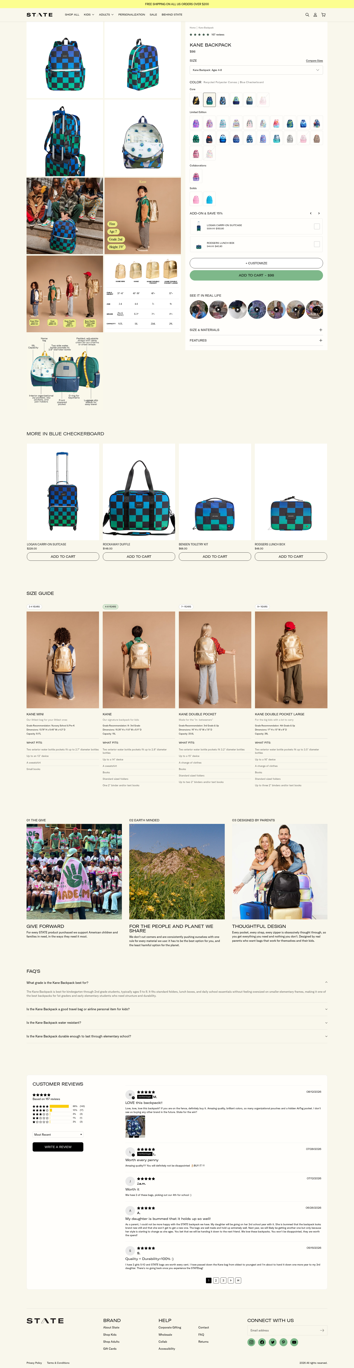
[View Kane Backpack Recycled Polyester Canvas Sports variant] (209, 138)
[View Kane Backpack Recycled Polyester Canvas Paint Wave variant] (249, 123)
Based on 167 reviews (46, 1099)
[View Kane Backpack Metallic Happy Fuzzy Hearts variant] (209, 153)
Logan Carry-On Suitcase (224, 225)
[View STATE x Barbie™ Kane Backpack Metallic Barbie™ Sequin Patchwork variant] (196, 176)
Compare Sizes (314, 60)
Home (193, 27)
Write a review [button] (58, 1147)
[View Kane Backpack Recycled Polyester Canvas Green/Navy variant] (249, 100)
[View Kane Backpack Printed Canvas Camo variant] (223, 100)
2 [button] (216, 1280)
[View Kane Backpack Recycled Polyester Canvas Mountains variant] (303, 123)
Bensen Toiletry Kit (193, 544)
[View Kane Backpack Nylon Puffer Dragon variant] (290, 123)
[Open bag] (323, 14)
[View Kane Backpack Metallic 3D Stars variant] (209, 123)
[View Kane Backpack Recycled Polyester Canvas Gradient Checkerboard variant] (236, 138)
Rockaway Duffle (116, 544)
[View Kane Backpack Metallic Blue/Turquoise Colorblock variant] (276, 138)
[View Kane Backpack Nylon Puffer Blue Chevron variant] (223, 138)
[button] (200, 34)
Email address (260, 1330)
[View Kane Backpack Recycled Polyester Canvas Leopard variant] (316, 138)
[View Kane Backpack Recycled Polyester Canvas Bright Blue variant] (209, 199)
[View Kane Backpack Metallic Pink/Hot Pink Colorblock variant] (303, 138)
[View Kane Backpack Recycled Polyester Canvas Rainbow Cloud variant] (263, 123)
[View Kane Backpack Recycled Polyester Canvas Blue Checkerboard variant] (209, 100)
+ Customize (256, 263)
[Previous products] (311, 213)
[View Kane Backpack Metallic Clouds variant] (223, 123)
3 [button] (223, 1280)
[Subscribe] (322, 1330)
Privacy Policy (34, 1362)
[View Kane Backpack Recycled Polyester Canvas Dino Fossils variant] (249, 138)
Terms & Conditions (58, 1362)
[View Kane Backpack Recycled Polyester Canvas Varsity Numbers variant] (316, 123)
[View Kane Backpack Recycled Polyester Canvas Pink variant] (196, 199)
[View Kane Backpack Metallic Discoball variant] (290, 138)
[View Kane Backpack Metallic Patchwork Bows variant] (196, 153)
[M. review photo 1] (135, 1127)
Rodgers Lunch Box (220, 243)
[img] (146, 1092)
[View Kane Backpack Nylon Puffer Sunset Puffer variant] (276, 123)
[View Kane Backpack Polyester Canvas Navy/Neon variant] (236, 100)
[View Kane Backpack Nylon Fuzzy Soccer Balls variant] (196, 138)
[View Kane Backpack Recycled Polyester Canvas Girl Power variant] (263, 138)
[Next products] (319, 213)
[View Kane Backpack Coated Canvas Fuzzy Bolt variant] (196, 100)
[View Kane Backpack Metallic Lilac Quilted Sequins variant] (236, 123)
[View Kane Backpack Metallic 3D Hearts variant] (196, 123)
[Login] (315, 14)
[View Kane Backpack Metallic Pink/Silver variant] (263, 100)
